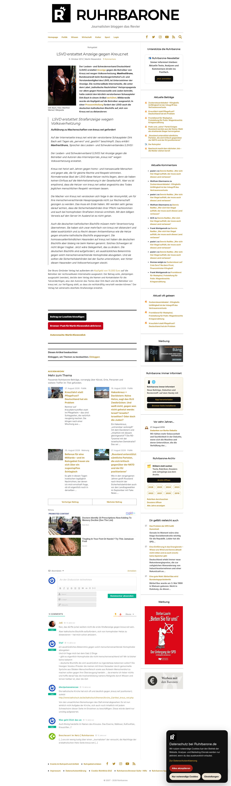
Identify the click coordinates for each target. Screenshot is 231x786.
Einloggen (94, 357)
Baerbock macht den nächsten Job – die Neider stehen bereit (164, 149)
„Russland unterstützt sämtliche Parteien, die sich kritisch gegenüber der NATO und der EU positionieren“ (165, 137)
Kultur (98, 37)
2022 (150, 493)
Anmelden (131, 571)
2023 (177, 487)
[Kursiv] (64, 588)
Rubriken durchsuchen (157, 499)
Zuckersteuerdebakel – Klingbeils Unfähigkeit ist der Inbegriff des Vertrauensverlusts (163, 105)
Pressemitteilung (94, 104)
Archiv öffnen (163, 480)
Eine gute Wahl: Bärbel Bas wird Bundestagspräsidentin (163, 578)
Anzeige (101, 70)
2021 (159, 493)
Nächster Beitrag (114, 502)
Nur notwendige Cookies (185, 776)
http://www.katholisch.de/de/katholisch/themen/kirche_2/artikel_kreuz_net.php (96, 697)
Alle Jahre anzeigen (156, 505)
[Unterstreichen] (68, 588)
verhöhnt (111, 97)
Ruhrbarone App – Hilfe (162, 771)
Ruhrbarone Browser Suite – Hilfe (132, 771)
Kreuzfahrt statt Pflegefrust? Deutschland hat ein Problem (161, 112)
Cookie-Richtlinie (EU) (101, 771)
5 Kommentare (109, 59)
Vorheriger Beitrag (70, 502)
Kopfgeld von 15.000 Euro (107, 270)
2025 (159, 487)
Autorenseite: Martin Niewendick (68, 335)
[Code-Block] (86, 588)
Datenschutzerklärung (76, 771)
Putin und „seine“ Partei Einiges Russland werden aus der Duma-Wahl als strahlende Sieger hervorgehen (165, 129)
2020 (168, 493)
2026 (150, 487)
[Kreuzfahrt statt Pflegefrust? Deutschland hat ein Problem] (55, 392)
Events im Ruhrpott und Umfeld (64, 764)
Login (116, 37)
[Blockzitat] (83, 588)
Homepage (53, 37)
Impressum (55, 771)
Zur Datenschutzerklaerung (183, 760)
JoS (61, 623)
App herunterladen (164, 399)
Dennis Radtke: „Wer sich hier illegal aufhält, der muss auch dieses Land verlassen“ (166, 174)
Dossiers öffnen (154, 502)
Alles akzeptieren (181, 768)
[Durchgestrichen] (71, 588)
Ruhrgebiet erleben (92, 764)
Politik (64, 37)
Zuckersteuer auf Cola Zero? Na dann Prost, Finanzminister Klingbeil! (166, 265)
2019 (177, 493)
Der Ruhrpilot (154, 144)
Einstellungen (211, 776)
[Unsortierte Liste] (79, 588)
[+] (94, 588)
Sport (107, 37)
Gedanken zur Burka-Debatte (163, 430)
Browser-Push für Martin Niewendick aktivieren (75, 325)
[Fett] (60, 588)
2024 (168, 487)
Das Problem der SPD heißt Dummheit (161, 527)
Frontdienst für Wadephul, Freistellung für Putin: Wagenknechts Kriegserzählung (165, 120)
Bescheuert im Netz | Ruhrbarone (76, 735)
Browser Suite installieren (164, 405)
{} (90, 588)
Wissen (74, 37)
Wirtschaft (87, 37)
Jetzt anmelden (164, 78)
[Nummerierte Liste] (75, 588)
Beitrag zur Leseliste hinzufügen (67, 316)
